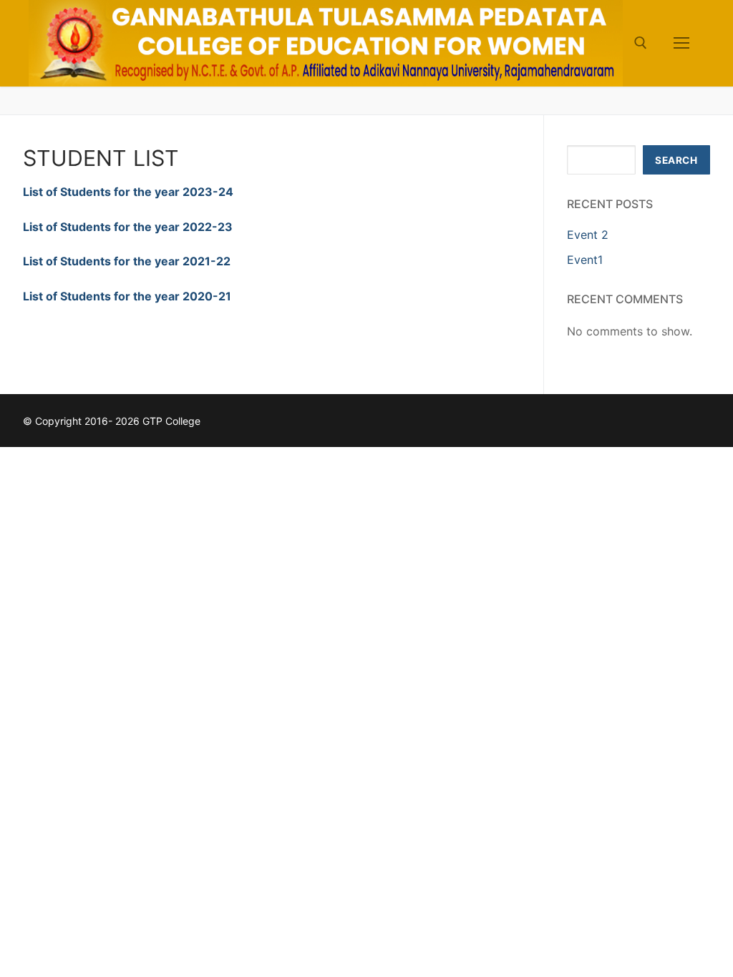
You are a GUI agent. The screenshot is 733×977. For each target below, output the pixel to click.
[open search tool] (640, 42)
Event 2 (587, 234)
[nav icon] (681, 44)
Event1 (585, 259)
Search (676, 160)
